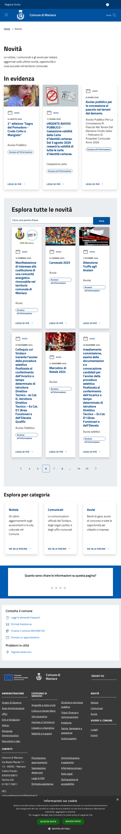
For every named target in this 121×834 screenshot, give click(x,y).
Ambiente (66, 723)
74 (78, 468)
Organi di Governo (11, 702)
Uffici (4, 714)
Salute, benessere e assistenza (71, 730)
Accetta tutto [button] (48, 821)
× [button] (117, 799)
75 (87, 468)
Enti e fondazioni (11, 720)
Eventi (94, 735)
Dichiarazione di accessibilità (69, 782)
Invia (101, 221)
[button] (60, 828)
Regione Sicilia (12, 4)
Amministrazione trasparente (70, 760)
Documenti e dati (11, 741)
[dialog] (60, 815)
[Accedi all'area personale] (107, 4)
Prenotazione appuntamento (39, 760)
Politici (5, 725)
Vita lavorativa (39, 716)
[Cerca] (114, 15)
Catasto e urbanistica (43, 728)
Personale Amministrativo (10, 733)
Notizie (94, 702)
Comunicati (97, 708)
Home (7, 29)
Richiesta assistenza (42, 784)
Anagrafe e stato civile (43, 705)
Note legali (67, 774)
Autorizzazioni (68, 738)
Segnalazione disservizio (39, 770)
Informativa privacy (71, 768)
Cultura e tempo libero (43, 711)
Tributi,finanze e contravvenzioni (69, 715)
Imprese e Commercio (43, 722)
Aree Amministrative (13, 708)
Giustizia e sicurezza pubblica (72, 704)
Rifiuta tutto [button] (73, 821)
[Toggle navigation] (6, 15)
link (90, 815)
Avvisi (17, 112)
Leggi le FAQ (38, 778)
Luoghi (94, 729)
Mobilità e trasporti (42, 733)
